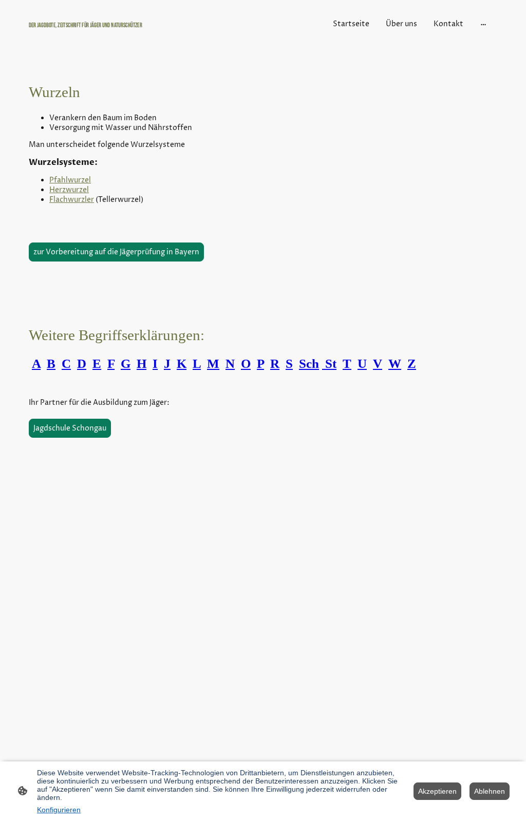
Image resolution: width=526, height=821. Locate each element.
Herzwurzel (69, 190)
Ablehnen (489, 791)
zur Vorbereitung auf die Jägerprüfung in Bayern (116, 252)
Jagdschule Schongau (69, 428)
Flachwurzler (71, 199)
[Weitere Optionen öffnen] (483, 23)
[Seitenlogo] (104, 34)
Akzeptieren (437, 791)
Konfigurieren (59, 810)
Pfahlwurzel (70, 180)
